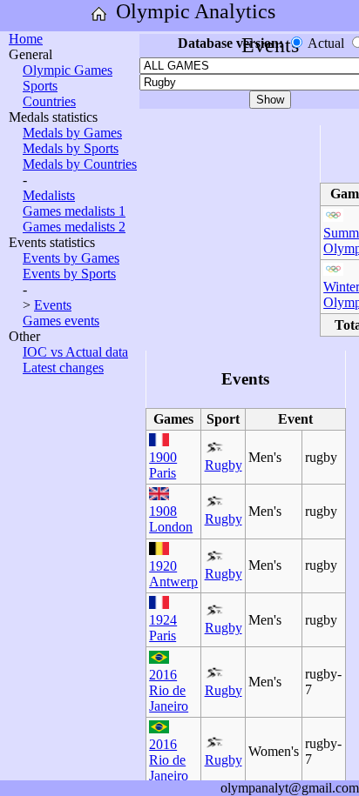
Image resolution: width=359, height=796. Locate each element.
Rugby (223, 465)
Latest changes (63, 367)
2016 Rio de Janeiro (168, 690)
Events (52, 305)
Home (26, 38)
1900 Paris (163, 465)
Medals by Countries (80, 164)
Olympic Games (67, 70)
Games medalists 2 (74, 226)
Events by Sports (69, 273)
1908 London (171, 519)
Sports (40, 85)
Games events (61, 320)
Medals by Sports (71, 148)
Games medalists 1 (74, 211)
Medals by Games (72, 132)
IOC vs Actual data (75, 351)
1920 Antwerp (173, 574)
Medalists (49, 195)
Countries (49, 101)
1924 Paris (163, 627)
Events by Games (71, 258)
